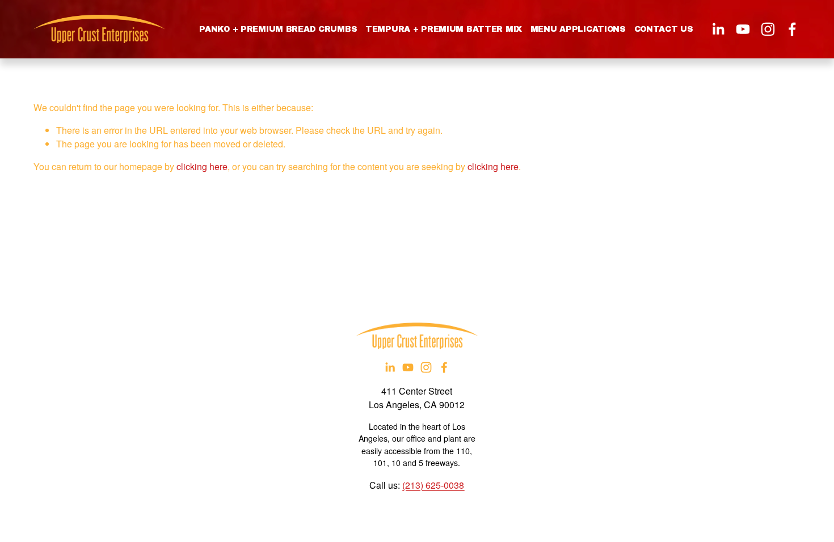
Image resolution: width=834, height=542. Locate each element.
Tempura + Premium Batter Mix (443, 29)
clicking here (202, 166)
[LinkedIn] (718, 29)
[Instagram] (768, 29)
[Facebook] (792, 29)
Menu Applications (578, 29)
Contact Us (663, 29)
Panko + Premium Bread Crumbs (278, 29)
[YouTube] (743, 29)
